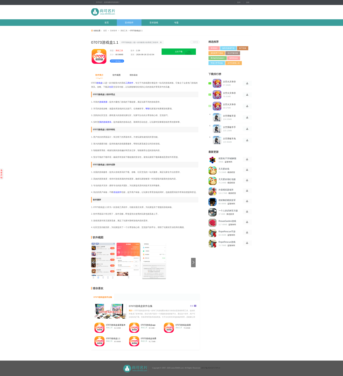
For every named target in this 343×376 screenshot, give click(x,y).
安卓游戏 (154, 22)
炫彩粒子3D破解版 (227, 158)
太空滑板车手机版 (229, 127)
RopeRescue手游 (227, 231)
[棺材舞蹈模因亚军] (212, 202)
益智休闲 (228, 162)
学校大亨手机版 (217, 63)
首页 (107, 22)
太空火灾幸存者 (229, 104)
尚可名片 (117, 12)
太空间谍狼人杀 (234, 63)
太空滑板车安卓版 (229, 116)
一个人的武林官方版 (228, 210)
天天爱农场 (224, 169)
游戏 (247, 2)
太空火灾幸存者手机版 (229, 93)
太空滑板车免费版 (229, 138)
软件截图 (117, 75)
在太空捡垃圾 (233, 53)
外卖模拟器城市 (226, 190)
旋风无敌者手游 (228, 48)
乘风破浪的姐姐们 (218, 58)
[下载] (247, 159)
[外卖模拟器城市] (212, 191)
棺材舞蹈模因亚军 (227, 200)
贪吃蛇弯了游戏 (217, 53)
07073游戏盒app (148, 325)
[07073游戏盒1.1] (99, 340)
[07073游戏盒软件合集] (110, 311)
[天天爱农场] (212, 171)
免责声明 (1, 174)
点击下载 (178, 51)
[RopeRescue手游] (212, 233)
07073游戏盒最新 (183, 325)
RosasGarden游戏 (227, 221)
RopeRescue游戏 (227, 242)
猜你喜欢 (134, 75)
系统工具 (123, 31)
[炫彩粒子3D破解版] (212, 160)
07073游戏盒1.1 (113, 338)
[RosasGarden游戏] (212, 223)
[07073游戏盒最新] (169, 327)
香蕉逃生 (214, 48)
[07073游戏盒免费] (134, 340)
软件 (239, 2)
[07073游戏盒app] (134, 327)
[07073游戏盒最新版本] (99, 327)
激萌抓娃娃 (233, 58)
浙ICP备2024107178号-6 (210, 368)
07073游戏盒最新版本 (116, 325)
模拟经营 (231, 172)
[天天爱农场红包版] (212, 181)
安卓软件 (129, 22)
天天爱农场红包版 (227, 179)
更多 (191, 306)
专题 (176, 22)
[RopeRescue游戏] (212, 244)
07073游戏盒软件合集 (103, 297)
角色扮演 (230, 214)
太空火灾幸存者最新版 (229, 82)
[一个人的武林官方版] (212, 212)
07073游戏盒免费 (148, 338)
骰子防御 (242, 48)
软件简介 (99, 75)
